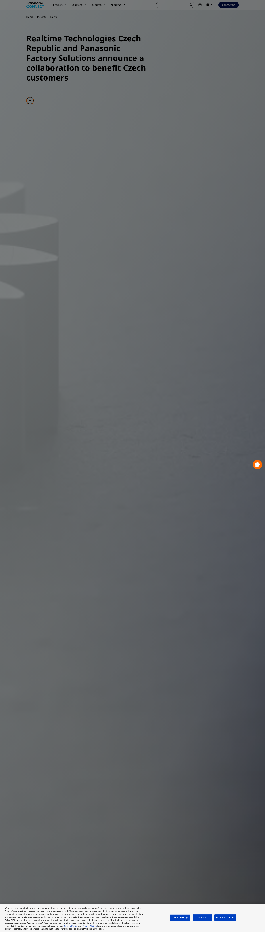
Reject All (202, 917)
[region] (132, 918)
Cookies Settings (180, 917)
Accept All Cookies (225, 917)
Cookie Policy (70, 925)
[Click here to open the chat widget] (257, 464)
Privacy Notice (89, 925)
